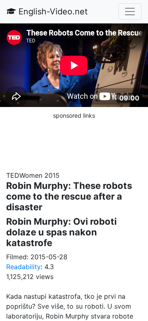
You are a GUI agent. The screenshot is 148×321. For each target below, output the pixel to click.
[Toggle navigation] (129, 11)
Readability (23, 267)
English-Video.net (52, 11)
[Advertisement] (74, 140)
